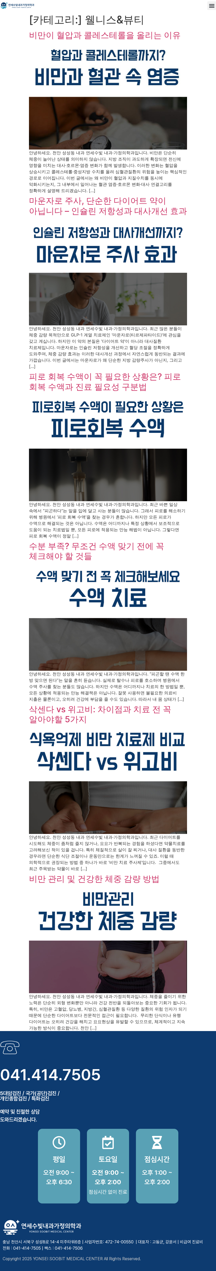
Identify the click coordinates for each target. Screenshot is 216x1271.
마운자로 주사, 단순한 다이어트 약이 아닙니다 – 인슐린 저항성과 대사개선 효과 (108, 206)
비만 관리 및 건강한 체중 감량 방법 (94, 879)
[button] (211, 5)
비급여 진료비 (191, 1241)
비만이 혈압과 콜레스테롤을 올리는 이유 (105, 35)
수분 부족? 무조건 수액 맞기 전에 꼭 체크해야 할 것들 (96, 551)
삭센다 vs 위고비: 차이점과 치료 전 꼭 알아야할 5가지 (100, 714)
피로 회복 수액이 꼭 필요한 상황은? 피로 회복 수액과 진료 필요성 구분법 (105, 381)
